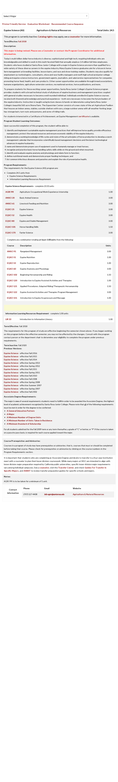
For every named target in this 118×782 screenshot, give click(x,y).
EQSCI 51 (11, 257)
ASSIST (27, 471)
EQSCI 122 (12, 292)
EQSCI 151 (12, 298)
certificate (83, 116)
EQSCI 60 (11, 269)
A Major (10, 414)
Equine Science (11, 353)
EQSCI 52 (9, 215)
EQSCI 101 (10, 227)
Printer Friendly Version (14, 24)
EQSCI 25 (9, 209)
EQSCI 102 (12, 274)
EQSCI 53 (11, 263)
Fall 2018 (22, 41)
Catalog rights (45, 36)
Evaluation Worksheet (39, 24)
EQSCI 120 (12, 280)
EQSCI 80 (9, 221)
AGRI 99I (9, 192)
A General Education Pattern (21, 411)
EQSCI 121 (12, 286)
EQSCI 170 (10, 232)
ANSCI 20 (9, 198)
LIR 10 (8, 319)
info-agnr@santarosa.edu (54, 494)
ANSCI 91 (11, 251)
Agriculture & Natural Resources (88, 494)
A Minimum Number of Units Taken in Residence (29, 420)
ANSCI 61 (9, 203)
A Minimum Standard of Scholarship (24, 424)
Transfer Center (66, 467)
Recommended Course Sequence (67, 24)
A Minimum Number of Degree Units (24, 417)
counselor (75, 36)
